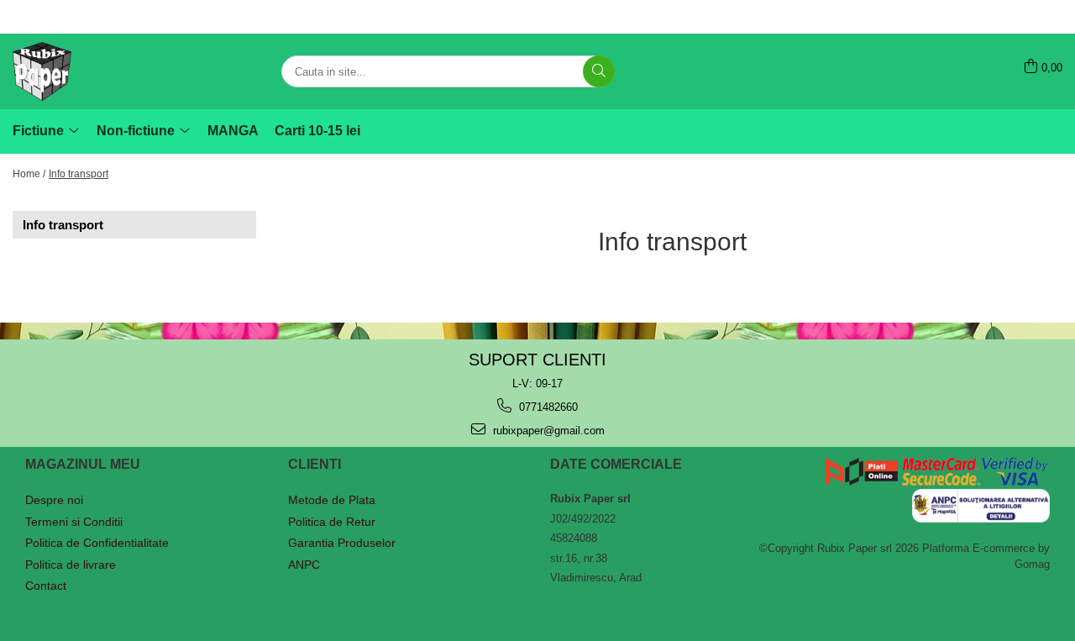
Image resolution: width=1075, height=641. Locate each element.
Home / (29, 174)
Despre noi (54, 500)
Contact (45, 585)
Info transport (78, 174)
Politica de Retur (331, 521)
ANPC (304, 564)
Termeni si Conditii (74, 521)
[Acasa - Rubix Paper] (97, 71)
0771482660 (547, 407)
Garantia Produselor (342, 542)
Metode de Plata (331, 500)
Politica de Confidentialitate (97, 542)
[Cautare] (599, 71)
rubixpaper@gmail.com (547, 430)
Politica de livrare (70, 564)
